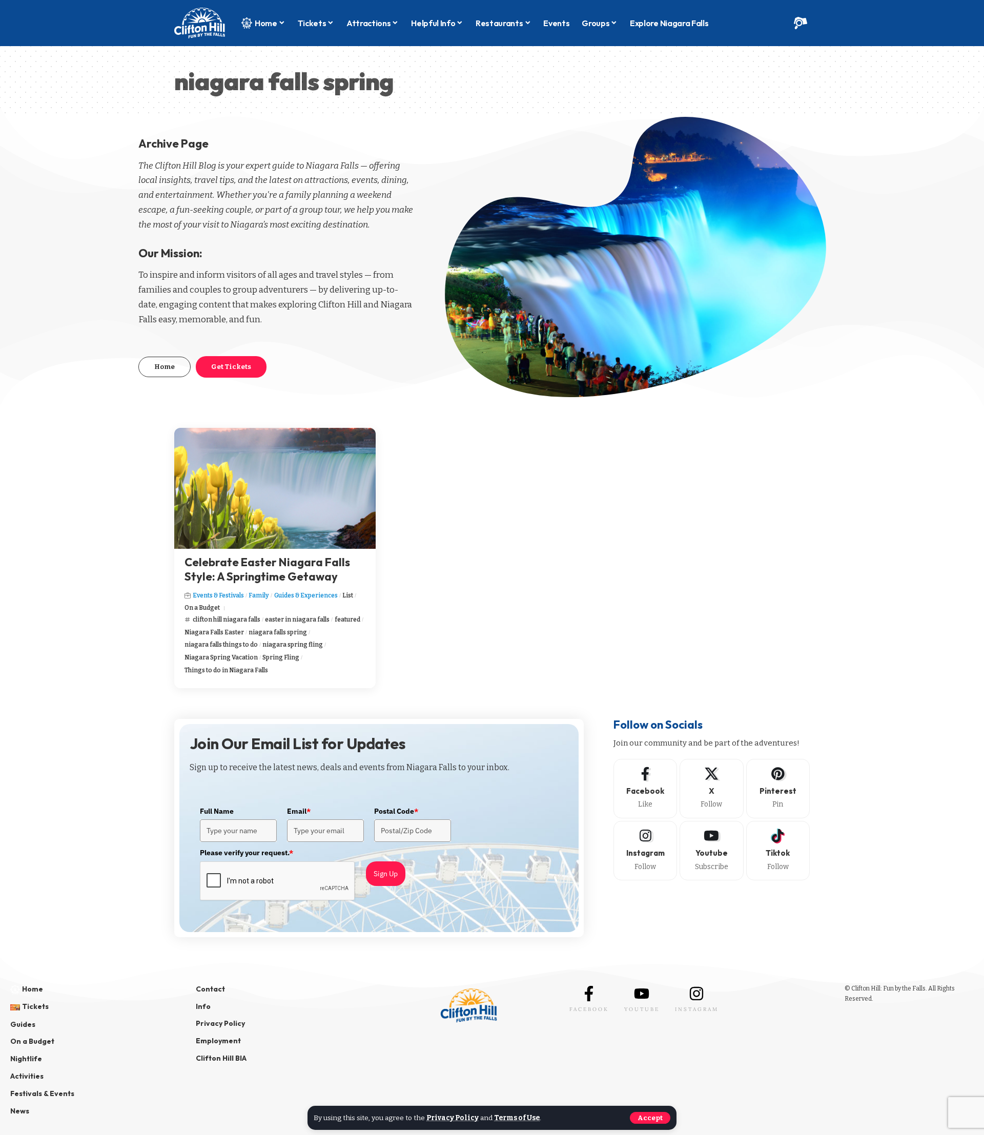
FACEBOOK (589, 1009)
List (347, 595)
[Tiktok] (778, 850)
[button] (650, 1118)
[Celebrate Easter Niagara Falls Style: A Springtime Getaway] (275, 488)
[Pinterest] (778, 788)
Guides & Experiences (306, 595)
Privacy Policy (452, 1117)
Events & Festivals (218, 595)
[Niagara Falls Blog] (199, 23)
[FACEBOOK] (589, 993)
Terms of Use (517, 1117)
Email (299, 811)
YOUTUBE (642, 1009)
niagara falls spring (278, 632)
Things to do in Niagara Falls (226, 670)
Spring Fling (280, 657)
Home (164, 366)
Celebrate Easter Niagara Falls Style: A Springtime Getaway (267, 569)
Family (259, 595)
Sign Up (386, 873)
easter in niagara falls (297, 619)
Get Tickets (231, 366)
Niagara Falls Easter (214, 632)
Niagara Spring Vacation (221, 657)
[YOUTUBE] (641, 993)
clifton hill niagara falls (226, 619)
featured (347, 619)
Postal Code (396, 811)
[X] (711, 788)
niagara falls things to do (221, 644)
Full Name (217, 811)
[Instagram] (645, 850)
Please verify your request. (246, 852)
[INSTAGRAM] (696, 993)
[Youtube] (711, 850)
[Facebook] (645, 788)
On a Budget (202, 607)
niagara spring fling (292, 644)
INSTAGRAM (697, 1009)
